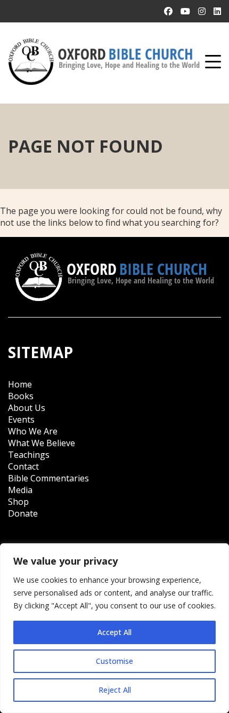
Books (21, 396)
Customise (114, 661)
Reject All (115, 690)
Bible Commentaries (48, 478)
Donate (23, 513)
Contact (23, 466)
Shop (18, 502)
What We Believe (41, 443)
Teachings (29, 455)
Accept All (114, 632)
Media (20, 490)
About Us (26, 408)
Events (21, 419)
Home (20, 384)
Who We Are (33, 431)
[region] (114, 628)
